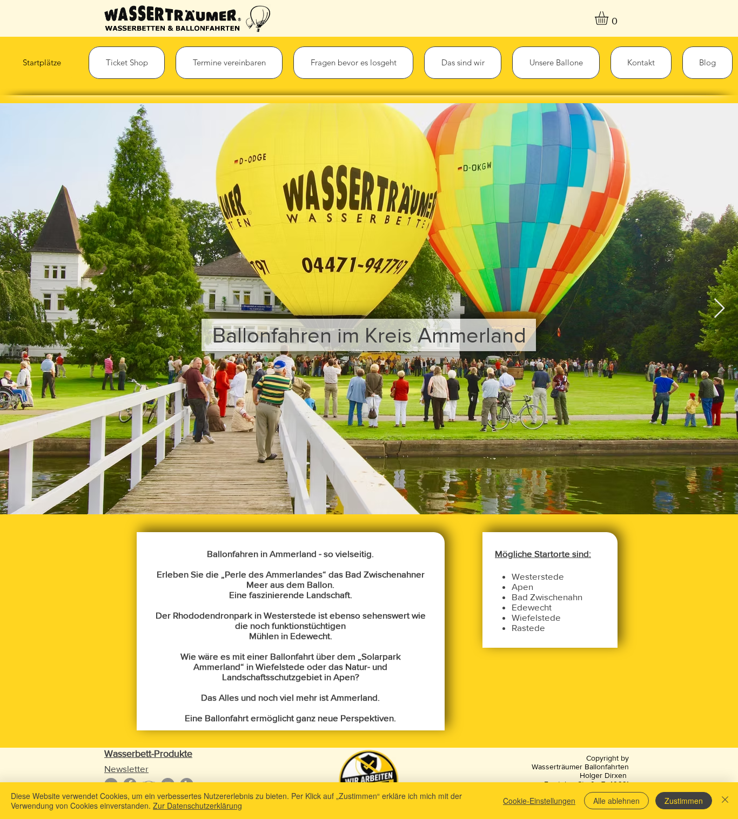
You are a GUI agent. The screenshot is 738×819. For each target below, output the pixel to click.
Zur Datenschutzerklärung (197, 805)
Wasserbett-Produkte (148, 753)
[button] (127, 62)
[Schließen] (725, 800)
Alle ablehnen (616, 800)
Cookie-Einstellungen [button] (539, 800)
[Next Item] (719, 308)
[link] (609, 18)
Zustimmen (684, 800)
